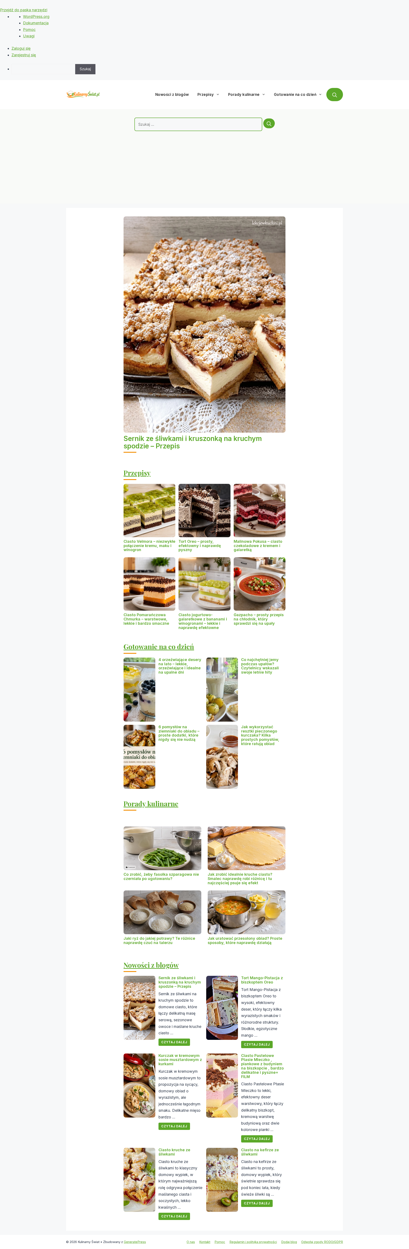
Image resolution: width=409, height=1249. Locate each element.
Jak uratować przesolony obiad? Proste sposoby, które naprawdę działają (245, 940)
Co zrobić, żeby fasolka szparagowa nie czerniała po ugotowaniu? (161, 876)
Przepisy (205, 94)
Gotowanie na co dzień (295, 94)
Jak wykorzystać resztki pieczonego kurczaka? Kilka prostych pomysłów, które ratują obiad (260, 735)
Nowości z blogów (172, 94)
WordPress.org (36, 16)
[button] (334, 94)
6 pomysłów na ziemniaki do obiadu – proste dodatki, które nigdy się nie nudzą (178, 733)
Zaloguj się (21, 48)
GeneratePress (135, 1242)
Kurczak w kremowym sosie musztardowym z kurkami (180, 1059)
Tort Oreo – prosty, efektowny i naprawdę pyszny (200, 545)
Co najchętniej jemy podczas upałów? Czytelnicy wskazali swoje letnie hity (260, 665)
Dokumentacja (36, 23)
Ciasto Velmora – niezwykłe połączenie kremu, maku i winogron (149, 545)
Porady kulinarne (244, 94)
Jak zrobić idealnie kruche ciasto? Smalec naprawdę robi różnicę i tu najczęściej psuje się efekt (240, 878)
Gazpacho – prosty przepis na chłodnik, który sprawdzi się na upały (259, 619)
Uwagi (29, 36)
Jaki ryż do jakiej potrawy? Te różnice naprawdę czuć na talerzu (159, 940)
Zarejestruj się (24, 55)
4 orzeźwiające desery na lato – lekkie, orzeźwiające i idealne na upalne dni (179, 665)
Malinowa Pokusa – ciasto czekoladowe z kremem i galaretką (258, 545)
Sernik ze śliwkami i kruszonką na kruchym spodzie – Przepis (193, 442)
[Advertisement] (204, 163)
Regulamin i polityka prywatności (253, 1242)
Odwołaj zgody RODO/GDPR (322, 1242)
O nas (191, 1242)
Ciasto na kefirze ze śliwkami (260, 1152)
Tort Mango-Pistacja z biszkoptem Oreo (262, 980)
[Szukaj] (269, 123)
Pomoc (29, 29)
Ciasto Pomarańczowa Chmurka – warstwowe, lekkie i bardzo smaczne (146, 619)
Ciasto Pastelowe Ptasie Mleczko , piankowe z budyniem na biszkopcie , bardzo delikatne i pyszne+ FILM (262, 1066)
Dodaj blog (289, 1242)
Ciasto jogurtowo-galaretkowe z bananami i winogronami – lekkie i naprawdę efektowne (203, 621)
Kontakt (204, 1242)
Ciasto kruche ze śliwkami (174, 1152)
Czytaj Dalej (174, 1042)
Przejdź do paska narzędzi (23, 10)
